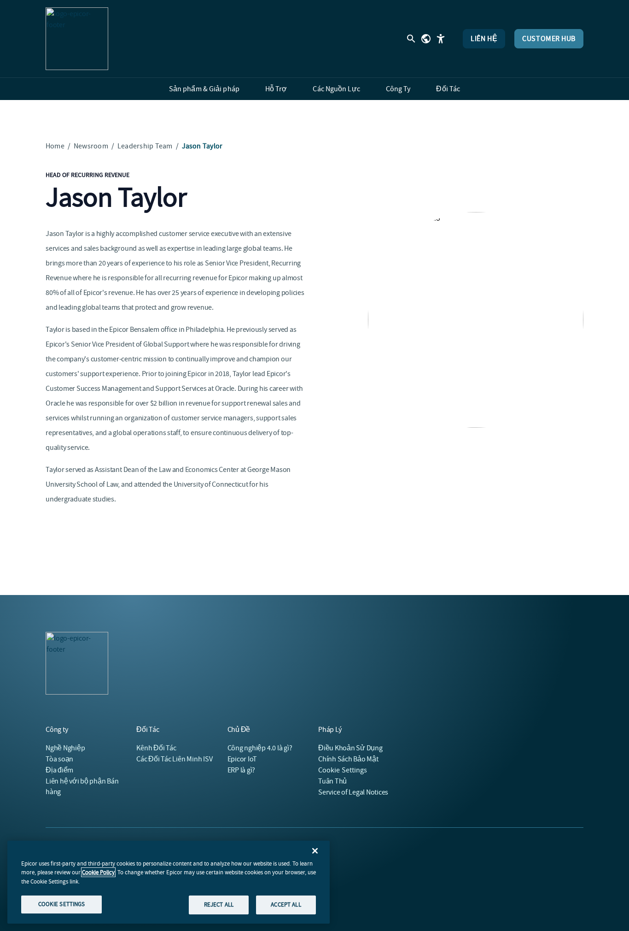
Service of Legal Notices (353, 792)
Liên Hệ (484, 38)
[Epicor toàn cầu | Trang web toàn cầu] (426, 38)
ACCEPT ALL (286, 904)
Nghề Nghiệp (65, 748)
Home (55, 146)
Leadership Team (145, 146)
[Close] (315, 851)
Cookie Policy (98, 872)
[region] (168, 882)
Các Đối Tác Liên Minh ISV (174, 759)
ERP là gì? (241, 770)
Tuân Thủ (332, 781)
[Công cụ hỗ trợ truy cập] (440, 38)
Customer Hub (549, 38)
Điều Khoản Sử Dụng (350, 748)
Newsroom (91, 146)
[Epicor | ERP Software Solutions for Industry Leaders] (77, 38)
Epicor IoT (242, 759)
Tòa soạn (59, 759)
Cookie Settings (342, 770)
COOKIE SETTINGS (61, 904)
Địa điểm (59, 770)
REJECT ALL (218, 904)
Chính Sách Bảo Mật (348, 759)
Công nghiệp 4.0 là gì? (259, 748)
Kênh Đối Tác (156, 748)
